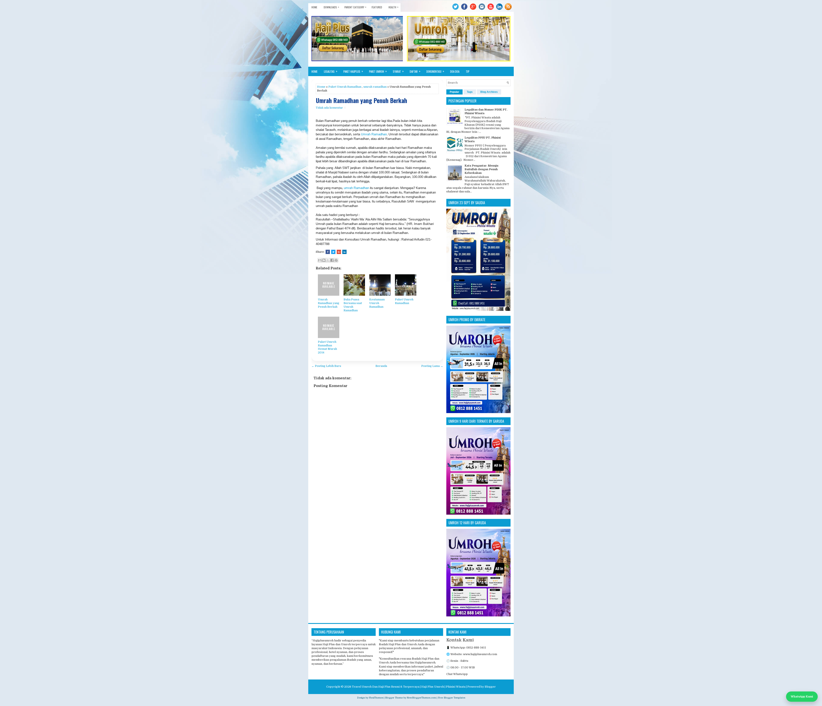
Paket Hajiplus (353, 71)
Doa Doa (454, 71)
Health (393, 7)
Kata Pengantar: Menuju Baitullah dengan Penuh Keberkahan (481, 169)
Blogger (490, 686)
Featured (377, 7)
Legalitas (330, 71)
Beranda (381, 366)
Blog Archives (489, 91)
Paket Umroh (378, 71)
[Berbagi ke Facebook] (332, 260)
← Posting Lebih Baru (326, 366)
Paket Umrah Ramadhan (344, 86)
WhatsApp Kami (802, 696)
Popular (454, 91)
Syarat (398, 71)
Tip (467, 71)
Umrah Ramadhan (374, 134)
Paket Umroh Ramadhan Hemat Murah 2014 (327, 347)
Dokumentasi (435, 71)
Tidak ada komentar (329, 107)
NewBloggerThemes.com (421, 697)
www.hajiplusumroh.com (480, 654)
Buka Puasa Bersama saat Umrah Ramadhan (353, 305)
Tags (470, 91)
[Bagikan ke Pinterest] (336, 260)
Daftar (415, 71)
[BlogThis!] (324, 260)
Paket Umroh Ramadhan (404, 301)
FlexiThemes (376, 697)
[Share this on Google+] (339, 252)
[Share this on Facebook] (328, 252)
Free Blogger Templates (451, 697)
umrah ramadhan (375, 86)
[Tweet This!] (333, 252)
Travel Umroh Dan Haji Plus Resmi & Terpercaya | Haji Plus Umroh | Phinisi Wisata (408, 686)
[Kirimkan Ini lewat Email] (320, 260)
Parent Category (355, 7)
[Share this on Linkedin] (344, 252)
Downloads (331, 7)
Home (314, 7)
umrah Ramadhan (356, 188)
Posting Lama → (432, 366)
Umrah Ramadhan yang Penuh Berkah (361, 100)
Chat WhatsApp (457, 674)
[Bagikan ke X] (328, 260)
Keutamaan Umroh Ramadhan (377, 303)
